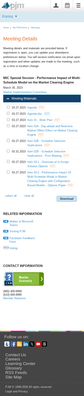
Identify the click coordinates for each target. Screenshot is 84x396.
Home (6, 27)
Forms (7, 16)
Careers (12, 359)
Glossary (13, 368)
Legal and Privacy (16, 391)
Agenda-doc (35, 113)
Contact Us (15, 355)
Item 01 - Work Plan (40, 120)
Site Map (13, 377)
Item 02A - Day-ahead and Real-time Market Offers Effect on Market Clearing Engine (52, 130)
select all (11, 195)
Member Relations (14, 298)
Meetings (35, 27)
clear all (29, 195)
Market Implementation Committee (24, 92)
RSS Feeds (16, 373)
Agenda (32, 107)
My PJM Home (20, 27)
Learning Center (20, 364)
